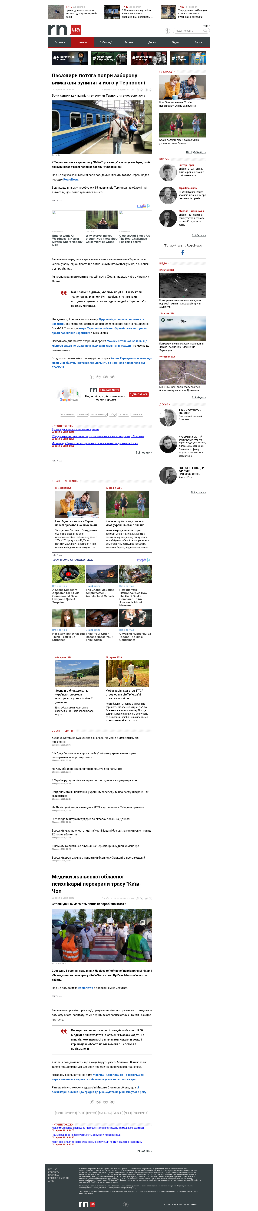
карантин (82, 414)
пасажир (123, 414)
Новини (82, 42)
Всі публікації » (196, 152)
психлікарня (140, 1113)
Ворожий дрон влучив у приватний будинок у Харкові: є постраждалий (98, 857)
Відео (175, 42)
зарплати (70, 1113)
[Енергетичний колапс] (70, 63)
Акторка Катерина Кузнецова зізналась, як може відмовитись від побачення (95, 739)
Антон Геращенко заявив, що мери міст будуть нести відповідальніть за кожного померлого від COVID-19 (102, 363)
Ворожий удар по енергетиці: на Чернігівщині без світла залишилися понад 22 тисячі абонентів (101, 832)
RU (208, 26)
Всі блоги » (199, 235)
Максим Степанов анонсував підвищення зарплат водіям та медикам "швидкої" (98, 1127)
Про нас (52, 1169)
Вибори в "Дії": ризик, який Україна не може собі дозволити (191, 172)
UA (204, 26)
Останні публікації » (65, 481)
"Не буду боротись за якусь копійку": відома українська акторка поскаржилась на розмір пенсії (94, 755)
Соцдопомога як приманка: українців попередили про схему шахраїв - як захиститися (100, 794)
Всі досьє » (198, 492)
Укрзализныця (99, 414)
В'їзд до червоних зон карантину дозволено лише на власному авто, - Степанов (98, 436)
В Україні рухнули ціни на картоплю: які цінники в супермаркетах (94, 780)
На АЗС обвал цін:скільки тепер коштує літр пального (87, 768)
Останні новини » (63, 730)
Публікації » (167, 71)
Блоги (198, 42)
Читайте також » (62, 426)
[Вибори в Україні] (188, 63)
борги (59, 1113)
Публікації (106, 42)
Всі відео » (199, 397)
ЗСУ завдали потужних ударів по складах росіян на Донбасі (91, 819)
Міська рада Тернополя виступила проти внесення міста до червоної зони (95, 443)
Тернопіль (137, 414)
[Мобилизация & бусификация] (109, 63)
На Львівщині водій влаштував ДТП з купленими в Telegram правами (98, 807)
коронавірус (68, 414)
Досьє (152, 42)
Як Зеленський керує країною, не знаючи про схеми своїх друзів (192, 195)
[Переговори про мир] (149, 63)
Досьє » (164, 404)
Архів (51, 1181)
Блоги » (164, 159)
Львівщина (105, 1113)
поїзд (113, 414)
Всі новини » (144, 452)
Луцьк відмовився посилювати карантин (75, 429)
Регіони (129, 42)
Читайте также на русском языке (118, 90)
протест (91, 1113)
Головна (60, 42)
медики (118, 1113)
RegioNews (70, 179)
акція (128, 1113)
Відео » (164, 263)
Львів (81, 1113)
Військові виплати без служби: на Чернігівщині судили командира (95, 846)
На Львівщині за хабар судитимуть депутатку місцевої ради (86, 1134)
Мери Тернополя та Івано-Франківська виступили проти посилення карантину (97, 1141)
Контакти (53, 1172)
